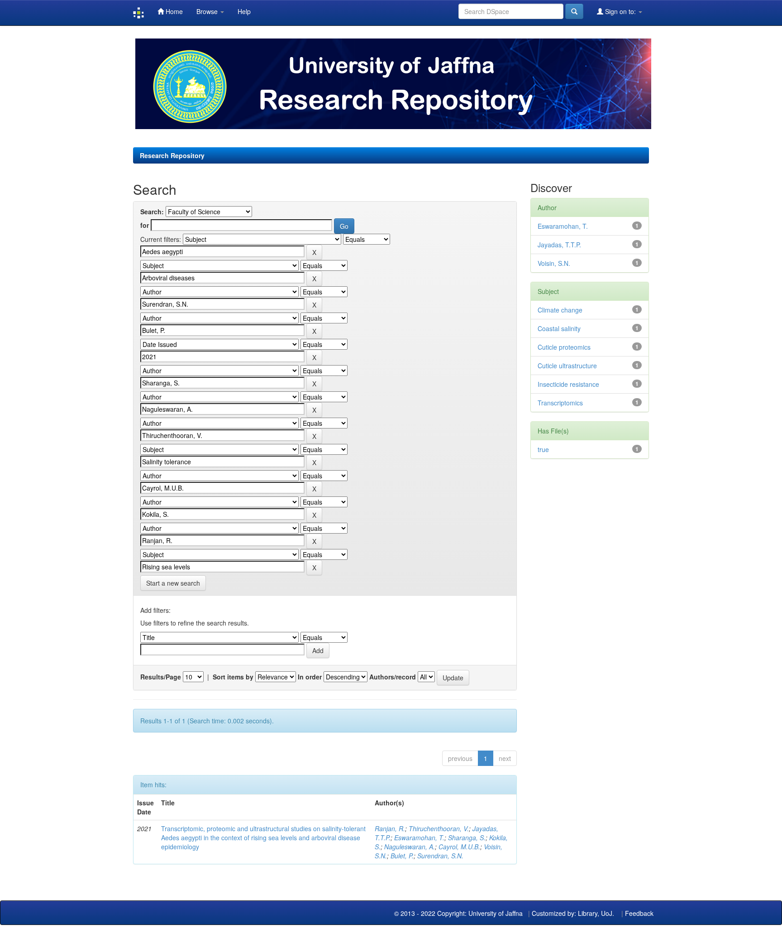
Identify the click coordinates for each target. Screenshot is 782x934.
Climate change (560, 309)
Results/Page (160, 676)
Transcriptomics (560, 402)
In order (310, 676)
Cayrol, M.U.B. (459, 846)
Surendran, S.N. (440, 855)
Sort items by (233, 676)
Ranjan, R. (390, 828)
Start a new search (173, 582)
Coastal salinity (559, 328)
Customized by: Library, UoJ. (573, 913)
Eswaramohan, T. (419, 837)
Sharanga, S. (467, 837)
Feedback (639, 913)
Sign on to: (620, 11)
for (144, 225)
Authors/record (392, 676)
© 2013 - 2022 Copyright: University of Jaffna (459, 913)
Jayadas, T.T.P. (559, 244)
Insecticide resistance (568, 384)
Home (173, 11)
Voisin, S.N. (554, 263)
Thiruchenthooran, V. (439, 828)
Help (244, 11)
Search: (152, 211)
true (543, 449)
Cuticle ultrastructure (567, 365)
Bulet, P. (402, 855)
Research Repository (172, 155)
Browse (207, 11)
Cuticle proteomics (564, 346)
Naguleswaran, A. (409, 846)
